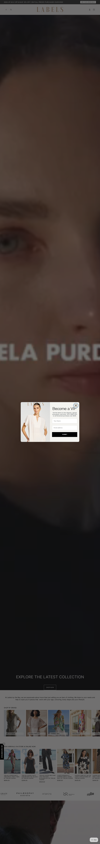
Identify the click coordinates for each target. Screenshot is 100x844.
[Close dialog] (75, 405)
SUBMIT (64, 434)
